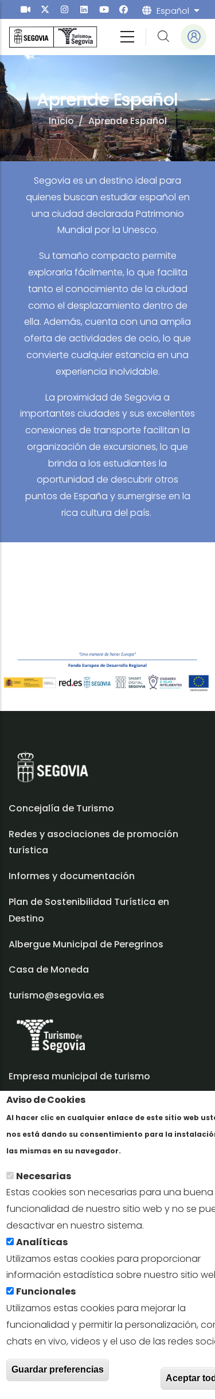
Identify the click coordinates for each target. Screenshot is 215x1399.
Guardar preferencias (57, 1369)
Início (61, 120)
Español (173, 11)
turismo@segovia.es (56, 995)
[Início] (53, 37)
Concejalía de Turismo (61, 808)
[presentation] (25, 9)
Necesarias (43, 1176)
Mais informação (162, 1150)
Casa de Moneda (49, 969)
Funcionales (46, 1291)
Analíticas (42, 1242)
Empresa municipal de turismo (79, 1076)
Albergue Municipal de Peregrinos (86, 944)
